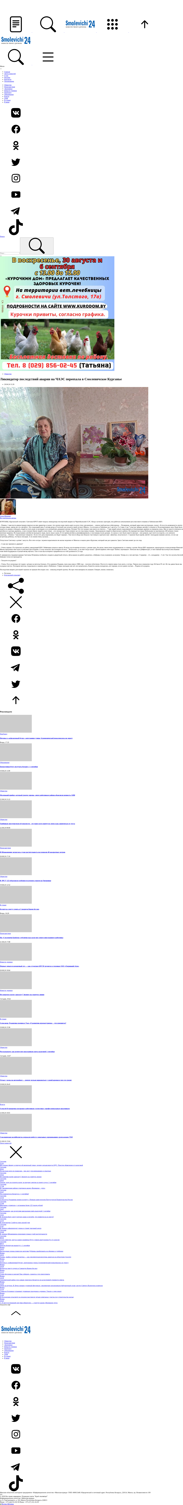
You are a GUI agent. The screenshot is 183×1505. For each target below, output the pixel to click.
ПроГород (7, 92)
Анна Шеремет (5, 516)
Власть (6, 96)
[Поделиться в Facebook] (91, 619)
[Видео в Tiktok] (91, 227)
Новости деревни (10, 91)
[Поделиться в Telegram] (91, 668)
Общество (8, 85)
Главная (7, 72)
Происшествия (9, 87)
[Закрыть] (1, 68)
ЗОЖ (6, 98)
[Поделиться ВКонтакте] (91, 651)
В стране (7, 100)
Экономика (8, 89)
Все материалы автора (8, 518)
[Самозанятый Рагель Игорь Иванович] (57, 370)
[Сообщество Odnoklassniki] (91, 146)
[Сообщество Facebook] (91, 129)
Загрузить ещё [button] (5, 1305)
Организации (9, 81)
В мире (6, 102)
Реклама (7, 77)
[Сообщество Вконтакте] (91, 113)
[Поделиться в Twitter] (91, 684)
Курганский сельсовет (12, 575)
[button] (16, 32)
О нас (6, 76)
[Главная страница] (80, 32)
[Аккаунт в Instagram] (91, 178)
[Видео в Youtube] (91, 195)
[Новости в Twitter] (91, 162)
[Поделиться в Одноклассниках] (91, 635)
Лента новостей (10, 74)
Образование (9, 94)
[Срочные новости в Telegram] (91, 211)
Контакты (7, 79)
